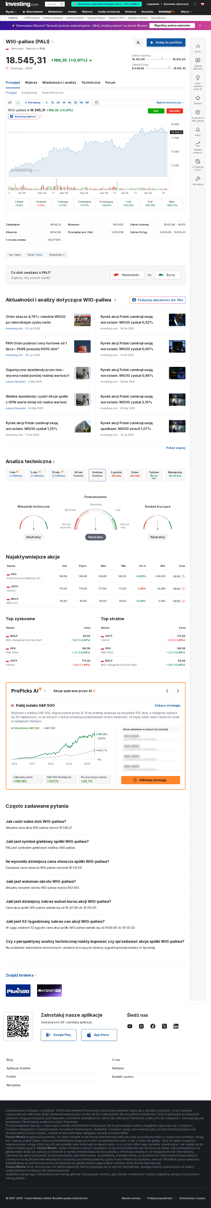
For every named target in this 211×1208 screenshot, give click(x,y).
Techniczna (90, 82)
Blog (10, 1059)
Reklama (118, 1068)
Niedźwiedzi (130, 275)
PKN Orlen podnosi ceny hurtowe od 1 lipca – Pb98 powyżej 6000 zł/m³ (36, 346)
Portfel (11, 1076)
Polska (39, 255)
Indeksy (13, 17)
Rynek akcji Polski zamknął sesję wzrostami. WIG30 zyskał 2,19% (127, 399)
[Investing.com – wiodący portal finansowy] (22, 4)
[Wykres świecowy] (10, 102)
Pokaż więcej (175, 448)
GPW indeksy (32, 17)
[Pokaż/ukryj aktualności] (96, 102)
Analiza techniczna (29, 461)
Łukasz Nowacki (16, 381)
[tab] (16, 475)
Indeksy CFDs (116, 17)
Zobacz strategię (167, 705)
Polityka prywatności (159, 1198)
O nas (116, 1059)
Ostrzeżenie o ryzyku (192, 1198)
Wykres (31, 82)
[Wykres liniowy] (17, 102)
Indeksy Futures (96, 17)
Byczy (171, 275)
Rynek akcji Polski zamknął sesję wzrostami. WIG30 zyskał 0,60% (127, 346)
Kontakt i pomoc (123, 1076)
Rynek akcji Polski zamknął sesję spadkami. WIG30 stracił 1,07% (127, 426)
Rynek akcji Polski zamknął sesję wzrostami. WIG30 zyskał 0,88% (127, 373)
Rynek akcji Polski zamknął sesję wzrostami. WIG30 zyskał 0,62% (127, 319)
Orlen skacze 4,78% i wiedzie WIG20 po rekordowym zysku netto (36, 319)
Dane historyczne (52, 92)
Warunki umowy (131, 1198)
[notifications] (195, 4)
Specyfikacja (158, 17)
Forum (110, 82)
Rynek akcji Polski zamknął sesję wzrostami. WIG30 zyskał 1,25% (32, 426)
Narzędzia (13, 1085)
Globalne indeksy (138, 17)
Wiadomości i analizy (59, 82)
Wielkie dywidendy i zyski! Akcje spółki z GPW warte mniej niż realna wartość (37, 399)
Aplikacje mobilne (18, 1068)
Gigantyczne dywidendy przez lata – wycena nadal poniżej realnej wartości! (37, 373)
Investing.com (14, 328)
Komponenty (29, 92)
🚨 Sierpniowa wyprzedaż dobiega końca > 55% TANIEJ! (106, 4)
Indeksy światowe (53, 17)
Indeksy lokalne (75, 17)
